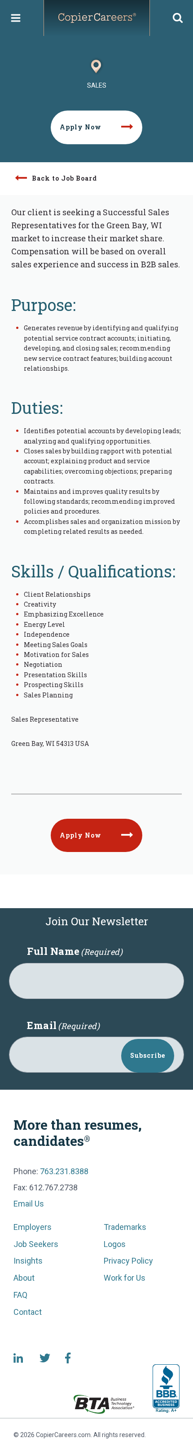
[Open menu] (16, 18)
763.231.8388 (64, 1171)
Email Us (28, 1203)
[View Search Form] (177, 18)
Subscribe (147, 1055)
